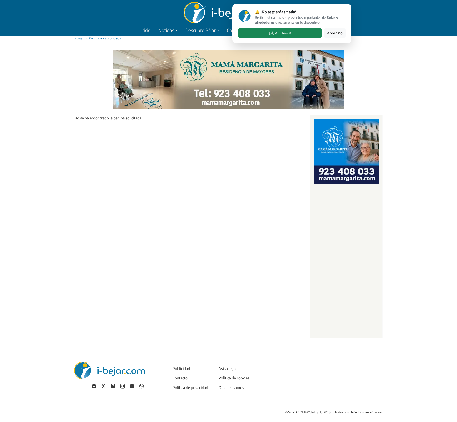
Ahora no (335, 33)
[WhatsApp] (141, 386)
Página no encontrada (105, 38)
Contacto (180, 378)
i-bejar (79, 38)
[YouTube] (132, 386)
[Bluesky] (113, 386)
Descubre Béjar (200, 30)
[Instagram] (122, 386)
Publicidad (181, 368)
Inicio (145, 30)
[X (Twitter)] (103, 386)
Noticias (166, 30)
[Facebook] (94, 386)
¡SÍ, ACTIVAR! (280, 33)
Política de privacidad (190, 387)
